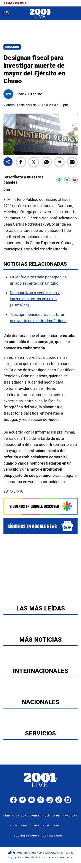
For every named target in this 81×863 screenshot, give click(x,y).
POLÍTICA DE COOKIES (25, 825)
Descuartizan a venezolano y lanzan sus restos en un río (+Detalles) (35, 298)
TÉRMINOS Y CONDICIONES (21, 815)
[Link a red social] (13, 799)
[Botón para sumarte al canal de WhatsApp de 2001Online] (59, 180)
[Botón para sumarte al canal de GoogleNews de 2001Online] (40, 526)
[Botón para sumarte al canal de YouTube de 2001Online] (75, 180)
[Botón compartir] (8, 162)
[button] (20, 162)
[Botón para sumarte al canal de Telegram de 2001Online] (67, 180)
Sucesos (12, 46)
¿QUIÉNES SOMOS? (27, 835)
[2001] (40, 13)
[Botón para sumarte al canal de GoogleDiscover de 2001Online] (40, 506)
